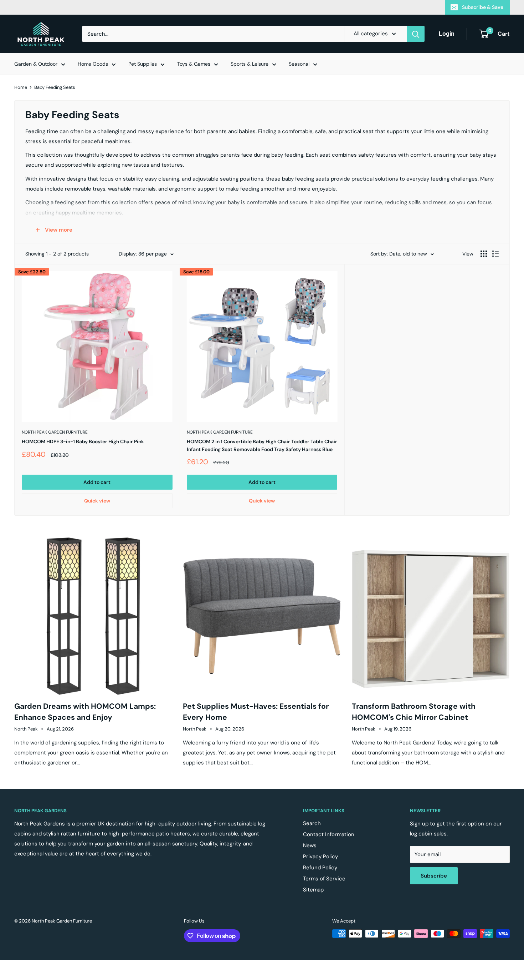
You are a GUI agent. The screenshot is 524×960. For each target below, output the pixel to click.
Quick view (97, 500)
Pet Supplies (142, 64)
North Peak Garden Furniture (55, 432)
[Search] (416, 34)
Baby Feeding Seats (54, 87)
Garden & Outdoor (35, 64)
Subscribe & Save (482, 7)
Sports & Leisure (249, 64)
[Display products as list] (495, 254)
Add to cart (97, 482)
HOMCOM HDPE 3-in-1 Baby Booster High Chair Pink (83, 441)
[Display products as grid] (484, 254)
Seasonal (299, 64)
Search (312, 823)
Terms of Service (324, 878)
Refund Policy (320, 867)
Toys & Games (193, 64)
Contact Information (328, 834)
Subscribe (434, 875)
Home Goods (93, 64)
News (310, 845)
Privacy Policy (320, 856)
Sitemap (313, 889)
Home (20, 87)
